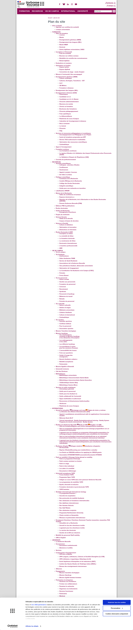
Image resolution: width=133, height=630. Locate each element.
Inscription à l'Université (64, 52)
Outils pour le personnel (67, 391)
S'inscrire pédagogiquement (68, 111)
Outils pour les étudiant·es (68, 394)
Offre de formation (62, 33)
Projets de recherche (63, 214)
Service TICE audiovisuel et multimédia (72, 139)
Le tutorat (62, 126)
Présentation (63, 94)
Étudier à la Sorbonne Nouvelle (78, 424)
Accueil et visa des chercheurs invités (72, 525)
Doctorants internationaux (68, 243)
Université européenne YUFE (65, 473)
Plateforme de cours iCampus (69, 118)
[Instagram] (72, 5)
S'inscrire (62, 128)
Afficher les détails (32, 626)
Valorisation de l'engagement (69, 268)
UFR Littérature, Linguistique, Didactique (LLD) (75, 559)
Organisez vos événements (68, 588)
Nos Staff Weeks (64, 508)
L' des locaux (68, 350)
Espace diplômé (64, 69)
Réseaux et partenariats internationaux (72, 517)
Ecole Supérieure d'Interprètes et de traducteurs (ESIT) (77, 561)
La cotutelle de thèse (66, 236)
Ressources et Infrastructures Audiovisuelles (74, 401)
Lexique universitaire (63, 29)
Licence (62, 35)
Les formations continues (68, 151)
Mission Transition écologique (66, 331)
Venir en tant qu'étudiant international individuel (82, 437)
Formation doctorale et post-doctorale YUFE (74, 487)
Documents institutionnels (68, 545)
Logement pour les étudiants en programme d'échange (84, 433)
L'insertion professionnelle (68, 245)
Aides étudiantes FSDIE (67, 258)
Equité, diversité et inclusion (68, 484)
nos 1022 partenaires (38, 604)
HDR (60, 248)
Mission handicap (62, 333)
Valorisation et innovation (68, 227)
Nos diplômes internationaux (69, 503)
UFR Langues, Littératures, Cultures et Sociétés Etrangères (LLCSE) (82, 556)
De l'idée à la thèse (65, 174)
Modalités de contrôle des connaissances (73, 58)
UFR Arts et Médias (65, 554)
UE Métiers (62, 85)
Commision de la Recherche (68, 178)
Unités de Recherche (63, 210)
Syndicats (62, 291)
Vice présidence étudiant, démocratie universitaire (76, 265)
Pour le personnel (65, 326)
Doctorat (62, 47)
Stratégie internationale (71, 492)
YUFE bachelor (64, 489)
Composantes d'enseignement (66, 552)
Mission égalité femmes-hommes (70, 577)
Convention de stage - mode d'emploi (71, 72)
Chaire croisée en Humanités (68, 515)
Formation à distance (66, 88)
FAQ (60, 131)
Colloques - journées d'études (69, 165)
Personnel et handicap (66, 294)
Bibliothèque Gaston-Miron (68, 385)
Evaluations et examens (64, 63)
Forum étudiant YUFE (66, 475)
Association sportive (66, 328)
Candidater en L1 (65, 96)
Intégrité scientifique (66, 186)
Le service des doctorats (67, 530)
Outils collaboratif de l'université (70, 396)
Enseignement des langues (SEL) (70, 42)
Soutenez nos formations (67, 581)
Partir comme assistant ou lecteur (70, 461)
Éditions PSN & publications (65, 206)
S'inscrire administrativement (69, 101)
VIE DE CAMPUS (52, 11)
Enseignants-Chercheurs (67, 212)
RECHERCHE (37, 11)
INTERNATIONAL (68, 11)
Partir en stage (64, 463)
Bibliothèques (60, 374)
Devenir (68, 359)
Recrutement (63, 289)
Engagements (60, 571)
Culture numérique (65, 78)
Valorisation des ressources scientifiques (73, 142)
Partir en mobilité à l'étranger (74, 457)
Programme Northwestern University (71, 513)
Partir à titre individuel (66, 466)
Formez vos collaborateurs (68, 584)
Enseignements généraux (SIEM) (70, 40)
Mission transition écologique (69, 572)
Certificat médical (65, 323)
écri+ (61, 83)
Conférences (63, 167)
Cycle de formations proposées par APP (72, 137)
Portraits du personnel (66, 301)
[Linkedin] (68, 5)
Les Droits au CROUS (80, 452)
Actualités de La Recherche (68, 523)
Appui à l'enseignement (63, 147)
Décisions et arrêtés (66, 548)
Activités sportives (65, 321)
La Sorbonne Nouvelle (63, 541)
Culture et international (67, 315)
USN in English (61, 537)
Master (61, 37)
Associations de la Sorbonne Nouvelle (72, 263)
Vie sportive (60, 320)
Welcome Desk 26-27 (66, 418)
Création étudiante (65, 312)
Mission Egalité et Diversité (65, 366)
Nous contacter (64, 123)
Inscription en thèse (66, 233)
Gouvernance (60, 544)
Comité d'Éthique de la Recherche (70, 181)
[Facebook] (60, 5)
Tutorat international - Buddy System (84, 421)
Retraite (62, 299)
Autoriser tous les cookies (117, 602)
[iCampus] (110, 6)
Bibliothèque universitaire (68, 375)
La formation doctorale (67, 238)
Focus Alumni (64, 275)
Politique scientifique (63, 177)
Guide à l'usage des (66, 356)
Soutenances (63, 170)
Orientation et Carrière (63, 65)
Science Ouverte (61, 217)
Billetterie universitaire (66, 310)
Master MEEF (63, 44)
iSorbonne (62, 403)
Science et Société (62, 223)
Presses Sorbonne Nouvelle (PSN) (70, 203)
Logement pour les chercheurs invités (72, 528)
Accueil (50, 17)
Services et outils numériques (66, 387)
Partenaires (63, 593)
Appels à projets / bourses (68, 172)
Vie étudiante (60, 254)
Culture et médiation (66, 225)
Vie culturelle (60, 303)
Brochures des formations (68, 109)
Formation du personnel (67, 284)
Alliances (59, 569)
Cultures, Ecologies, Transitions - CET (72, 80)
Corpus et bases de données (69, 221)
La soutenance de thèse (67, 241)
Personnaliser (115, 608)
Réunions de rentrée (66, 104)
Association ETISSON (80, 455)
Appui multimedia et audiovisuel (70, 398)
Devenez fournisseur (66, 591)
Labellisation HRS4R (62, 190)
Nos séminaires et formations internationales (74, 500)
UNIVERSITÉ (82, 11)
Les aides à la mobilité (66, 468)
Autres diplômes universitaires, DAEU (71, 49)
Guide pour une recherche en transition (72, 188)
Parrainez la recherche (66, 586)
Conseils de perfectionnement (66, 159)
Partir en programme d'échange (69, 458)
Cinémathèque (64, 144)
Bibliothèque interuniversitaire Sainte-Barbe (74, 377)
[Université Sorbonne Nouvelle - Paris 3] (30, 4)
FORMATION (24, 11)
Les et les (65, 340)
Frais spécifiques (65, 114)
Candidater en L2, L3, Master (68, 99)
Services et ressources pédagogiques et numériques (73, 133)
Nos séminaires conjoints (67, 510)
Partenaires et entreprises (64, 580)
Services (58, 550)
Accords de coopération (67, 495)
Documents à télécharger (67, 471)
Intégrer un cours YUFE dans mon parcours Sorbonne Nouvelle (80, 479)
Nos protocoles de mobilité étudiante (71, 498)
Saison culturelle (65, 305)
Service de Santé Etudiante (68, 261)
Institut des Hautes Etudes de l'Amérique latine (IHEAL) (77, 564)
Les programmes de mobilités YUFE (71, 482)
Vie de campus (61, 252)
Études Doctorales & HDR (64, 232)
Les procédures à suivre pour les (68, 347)
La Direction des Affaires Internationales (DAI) (74, 411)
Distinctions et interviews (67, 229)
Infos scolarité (57, 25)
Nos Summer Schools (66, 505)
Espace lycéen (64, 67)
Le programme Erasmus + (67, 493)
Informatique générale (66, 389)
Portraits (62, 273)
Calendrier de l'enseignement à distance (72, 121)
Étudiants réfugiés (78, 446)
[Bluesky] (64, 5)
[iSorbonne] (110, 3)
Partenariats (63, 364)
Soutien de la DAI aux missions (69, 532)
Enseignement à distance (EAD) (66, 93)
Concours (62, 286)
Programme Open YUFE (67, 477)
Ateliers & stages (65, 307)
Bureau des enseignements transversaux (73, 566)
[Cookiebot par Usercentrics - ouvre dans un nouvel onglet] (12, 626)
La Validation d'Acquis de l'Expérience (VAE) (74, 157)
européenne (66, 361)
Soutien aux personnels (67, 282)
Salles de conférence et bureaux (70, 194)
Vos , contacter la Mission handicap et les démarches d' (69, 336)
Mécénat (62, 596)
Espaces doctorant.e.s (66, 197)
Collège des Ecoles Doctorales (69, 183)
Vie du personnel (61, 278)
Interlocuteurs (64, 256)
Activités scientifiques (63, 163)
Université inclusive (62, 369)
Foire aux (66, 353)
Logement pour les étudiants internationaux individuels (85, 442)
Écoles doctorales (62, 208)
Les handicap (67, 344)
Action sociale (64, 279)
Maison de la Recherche (64, 193)
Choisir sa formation (66, 106)
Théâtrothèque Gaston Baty (68, 382)
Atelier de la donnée (66, 218)
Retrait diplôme (64, 60)
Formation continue (62, 149)
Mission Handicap (65, 575)
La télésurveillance (65, 116)
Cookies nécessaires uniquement (117, 614)
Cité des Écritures (62, 371)
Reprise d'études (78, 450)
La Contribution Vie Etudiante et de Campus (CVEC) (76, 270)
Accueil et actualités (81, 410)
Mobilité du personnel (68, 535)
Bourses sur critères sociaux (68, 56)
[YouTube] (76, 5)
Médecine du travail (65, 296)
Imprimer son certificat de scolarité (67, 27)
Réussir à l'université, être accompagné (69, 74)
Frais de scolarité (65, 53)
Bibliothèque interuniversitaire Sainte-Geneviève (75, 380)
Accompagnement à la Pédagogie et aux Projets (75, 134)
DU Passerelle (64, 447)
